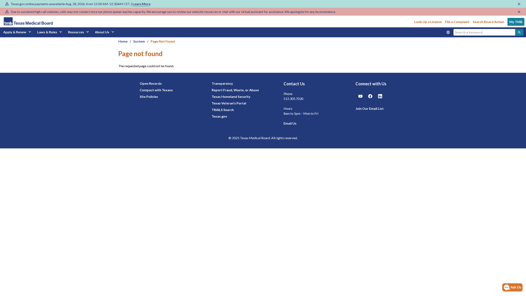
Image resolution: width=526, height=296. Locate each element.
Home (123, 41)
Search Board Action (488, 22)
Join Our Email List (369, 108)
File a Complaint (457, 22)
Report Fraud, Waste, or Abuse (235, 90)
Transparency (222, 83)
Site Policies (149, 96)
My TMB (516, 22)
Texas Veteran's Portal (229, 103)
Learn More (141, 4)
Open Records (151, 83)
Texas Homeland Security (231, 96)
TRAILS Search (223, 110)
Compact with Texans (156, 90)
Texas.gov (219, 116)
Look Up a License (428, 22)
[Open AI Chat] (512, 287)
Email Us (290, 123)
